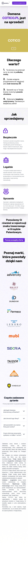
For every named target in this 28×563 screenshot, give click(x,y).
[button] (13, 48)
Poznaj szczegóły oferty (19, 3)
